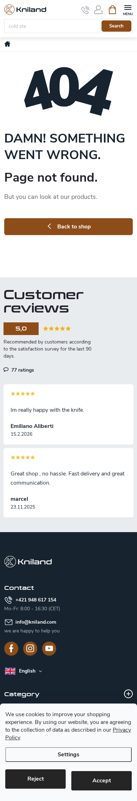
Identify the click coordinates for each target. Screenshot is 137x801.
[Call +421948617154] (85, 9)
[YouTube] (49, 649)
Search (116, 26)
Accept (101, 780)
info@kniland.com (35, 622)
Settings (68, 754)
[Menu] (127, 9)
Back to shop (74, 227)
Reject (35, 779)
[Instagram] (30, 649)
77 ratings (22, 370)
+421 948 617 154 (35, 600)
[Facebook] (11, 649)
